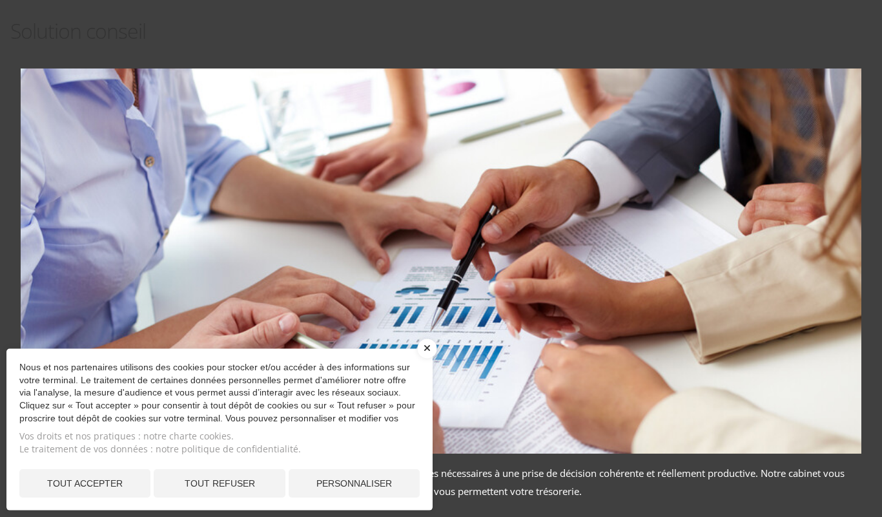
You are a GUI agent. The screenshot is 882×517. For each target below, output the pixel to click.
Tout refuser (220, 483)
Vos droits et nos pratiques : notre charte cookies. (126, 436)
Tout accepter (85, 483)
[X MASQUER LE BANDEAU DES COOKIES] (427, 355)
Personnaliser (354, 483)
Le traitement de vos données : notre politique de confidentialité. (160, 449)
